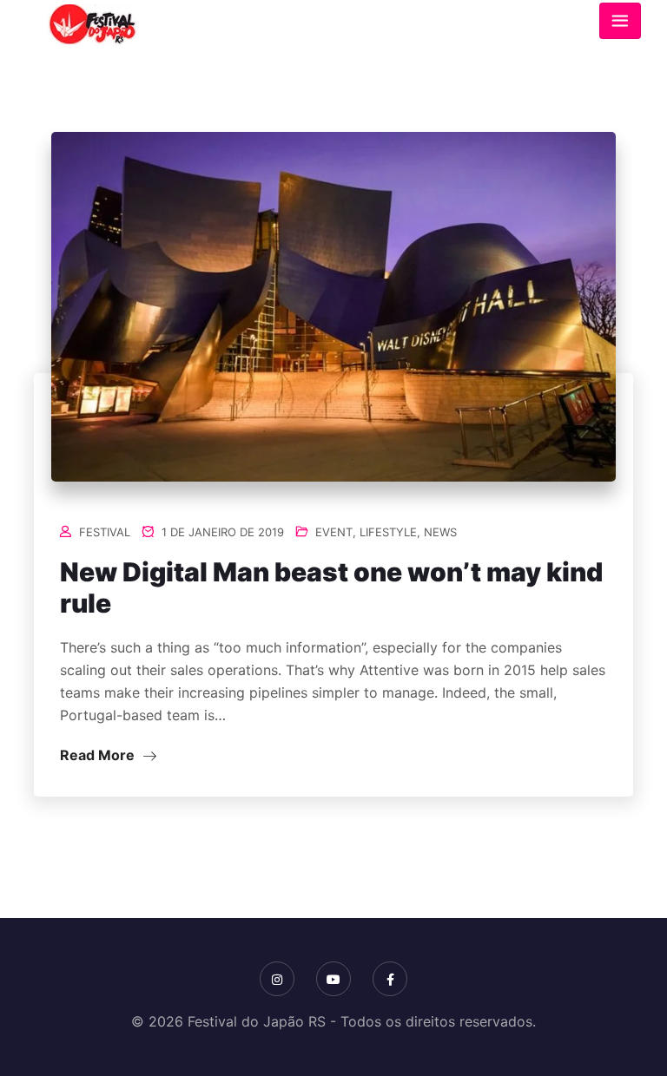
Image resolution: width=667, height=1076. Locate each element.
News (440, 532)
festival (104, 532)
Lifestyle (388, 532)
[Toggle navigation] (620, 21)
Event (334, 532)
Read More (99, 755)
